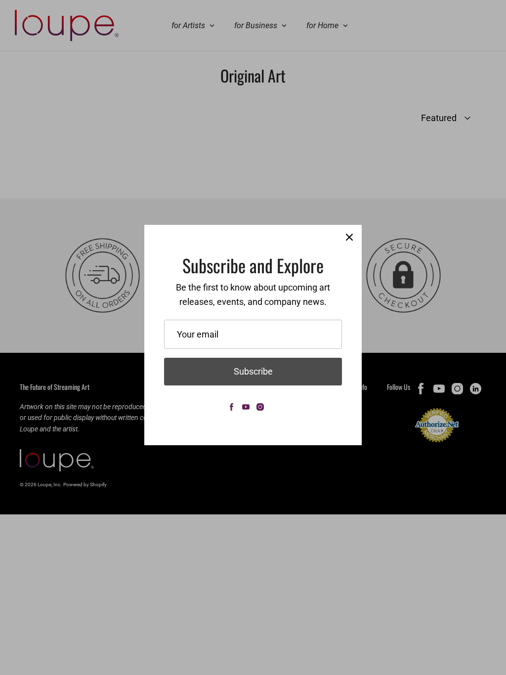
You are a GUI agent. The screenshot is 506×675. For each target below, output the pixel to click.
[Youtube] (246, 407)
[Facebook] (231, 407)
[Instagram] (260, 407)
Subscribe (253, 371)
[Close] (349, 237)
